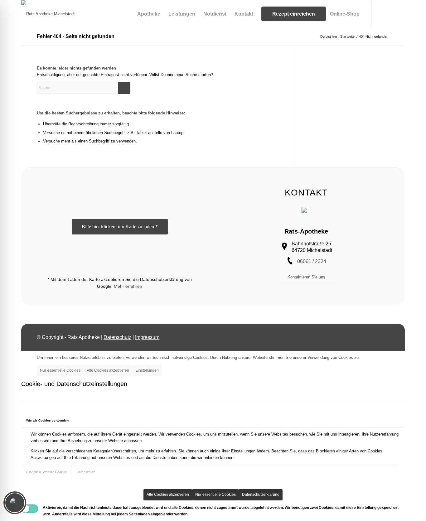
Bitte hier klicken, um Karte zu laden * (120, 226)
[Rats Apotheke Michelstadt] (48, 14)
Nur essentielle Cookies (60, 370)
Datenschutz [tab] (86, 472)
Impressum (147, 337)
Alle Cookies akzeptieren (108, 370)
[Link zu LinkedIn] (400, 13)
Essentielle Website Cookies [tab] (46, 472)
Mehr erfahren (128, 286)
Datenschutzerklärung (260, 494)
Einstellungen (147, 370)
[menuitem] (148, 14)
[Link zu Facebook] (390, 13)
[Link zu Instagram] (381, 13)
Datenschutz (117, 337)
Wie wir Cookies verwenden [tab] (47, 420)
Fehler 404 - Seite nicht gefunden (75, 36)
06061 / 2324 (311, 261)
